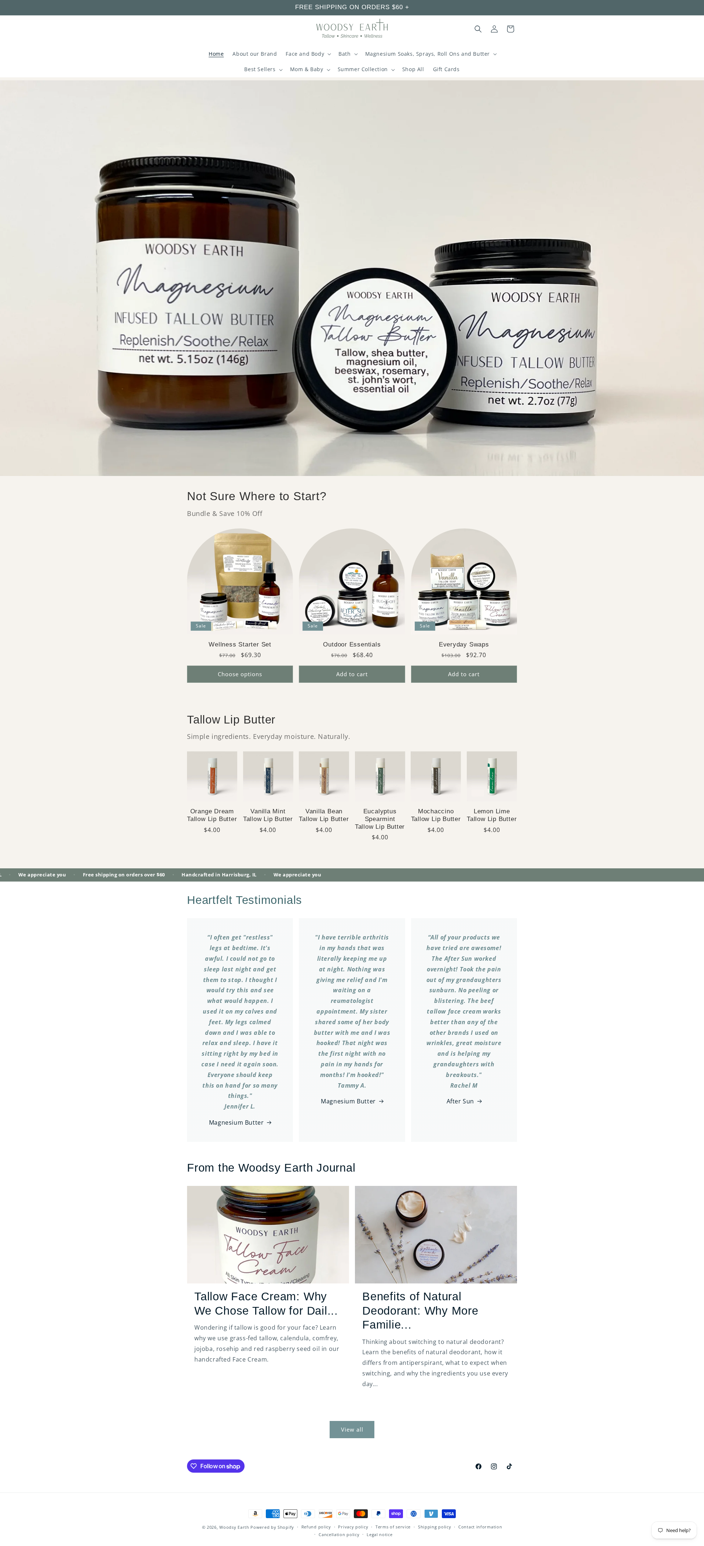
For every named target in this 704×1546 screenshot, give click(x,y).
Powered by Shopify (272, 1527)
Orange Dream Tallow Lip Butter (212, 815)
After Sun (460, 1101)
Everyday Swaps (464, 644)
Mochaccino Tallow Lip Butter (436, 815)
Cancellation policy (339, 1535)
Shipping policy (434, 1527)
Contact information (480, 1527)
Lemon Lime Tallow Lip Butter (492, 815)
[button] (307, 54)
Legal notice (379, 1535)
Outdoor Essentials (352, 644)
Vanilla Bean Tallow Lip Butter (324, 815)
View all (352, 1429)
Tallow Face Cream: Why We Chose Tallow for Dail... (266, 1303)
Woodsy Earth (234, 1527)
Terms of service (393, 1527)
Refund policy (316, 1527)
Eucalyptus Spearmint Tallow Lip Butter (380, 819)
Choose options (240, 674)
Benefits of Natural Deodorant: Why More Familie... (420, 1310)
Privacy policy (353, 1527)
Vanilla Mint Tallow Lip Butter (268, 815)
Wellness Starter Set (240, 644)
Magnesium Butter (236, 1122)
